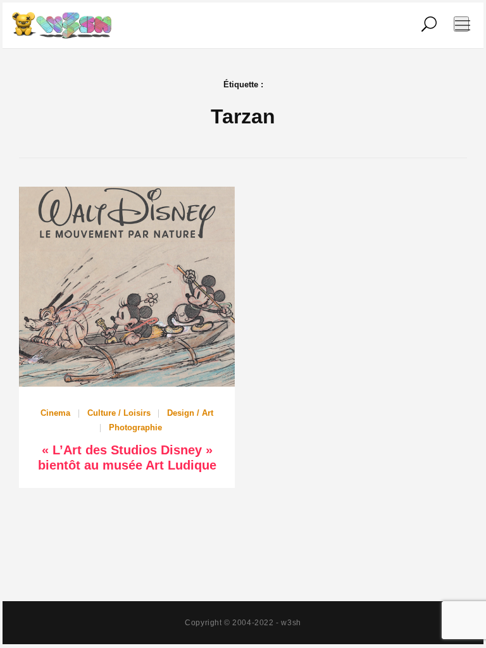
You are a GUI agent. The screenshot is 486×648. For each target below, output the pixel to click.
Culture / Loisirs (119, 413)
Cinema (55, 413)
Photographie (135, 427)
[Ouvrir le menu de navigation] (461, 24)
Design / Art (190, 413)
